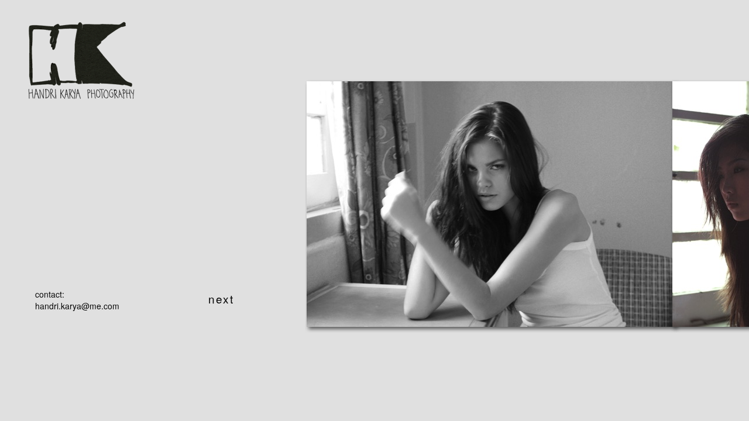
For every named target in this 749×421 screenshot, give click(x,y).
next (221, 298)
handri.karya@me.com (77, 306)
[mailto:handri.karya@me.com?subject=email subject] (80, 89)
